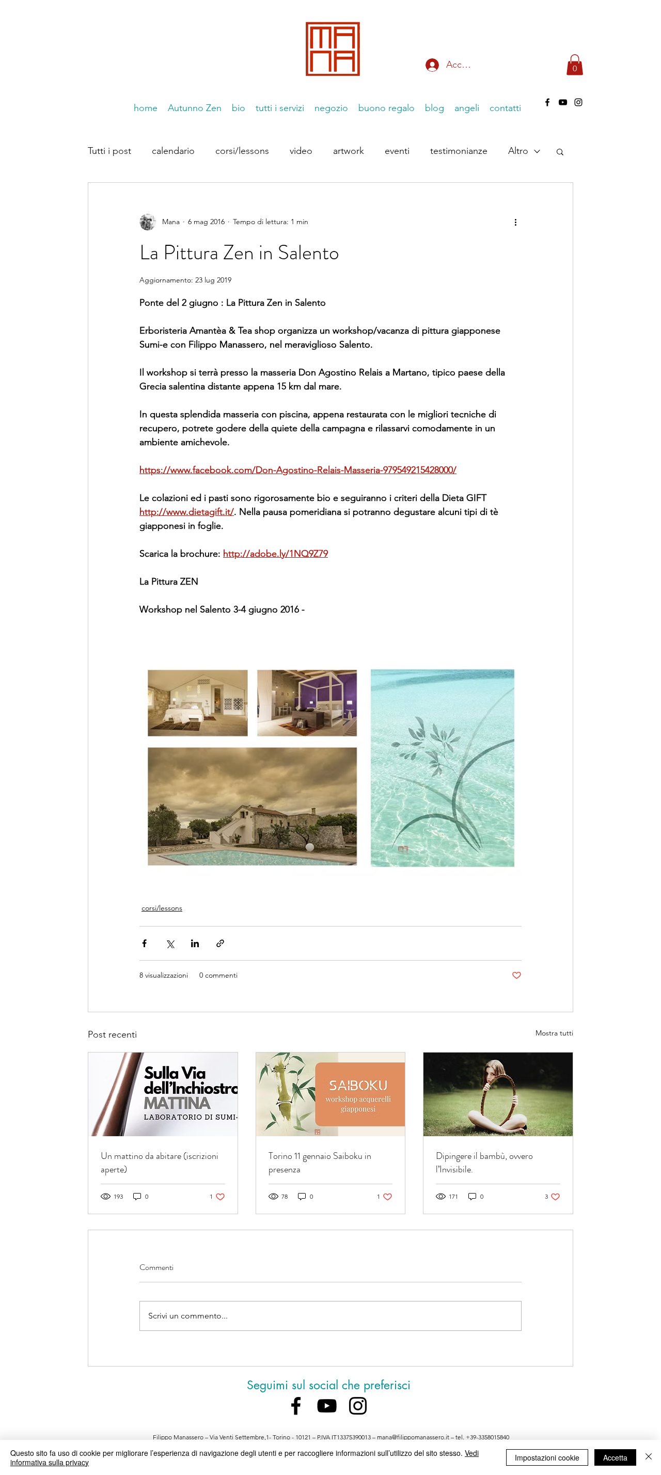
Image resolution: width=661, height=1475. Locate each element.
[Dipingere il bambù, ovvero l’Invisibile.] (498, 1094)
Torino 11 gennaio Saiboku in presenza (320, 1162)
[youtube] (327, 1406)
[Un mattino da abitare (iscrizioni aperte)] (163, 1094)
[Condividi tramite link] (220, 943)
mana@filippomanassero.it (413, 1437)
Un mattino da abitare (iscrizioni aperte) (159, 1162)
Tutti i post (109, 150)
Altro (518, 150)
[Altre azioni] (515, 222)
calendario (173, 150)
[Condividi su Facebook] (144, 943)
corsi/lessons (242, 150)
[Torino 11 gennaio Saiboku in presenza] (330, 1094)
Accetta (615, 1457)
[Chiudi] (648, 1457)
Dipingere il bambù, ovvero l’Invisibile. (484, 1162)
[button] (575, 64)
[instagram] (358, 1406)
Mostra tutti (554, 1033)
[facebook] (547, 102)
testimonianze (458, 150)
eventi (397, 150)
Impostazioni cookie (547, 1457)
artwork (348, 150)
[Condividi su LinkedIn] (195, 943)
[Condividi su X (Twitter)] (170, 943)
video (301, 150)
